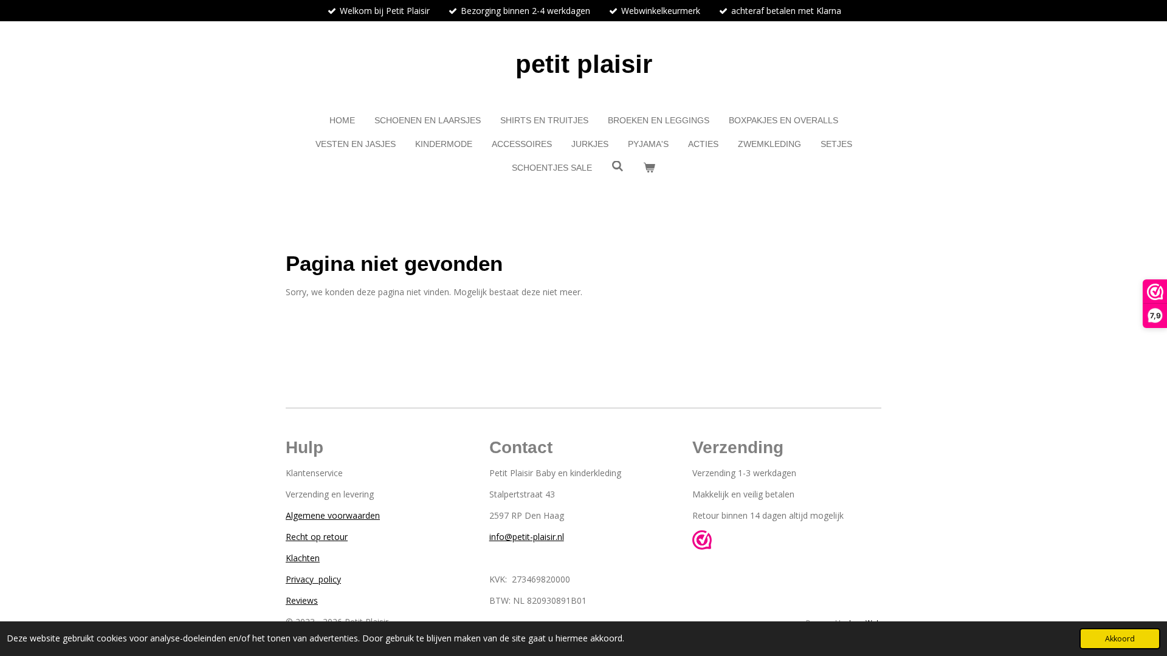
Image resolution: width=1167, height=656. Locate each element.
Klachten (303, 558)
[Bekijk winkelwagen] (649, 168)
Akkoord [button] (1120, 639)
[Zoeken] (617, 166)
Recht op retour (317, 536)
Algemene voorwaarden (333, 515)
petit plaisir (583, 64)
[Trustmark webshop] (702, 541)
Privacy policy (313, 579)
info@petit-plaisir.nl (526, 536)
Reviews (302, 600)
